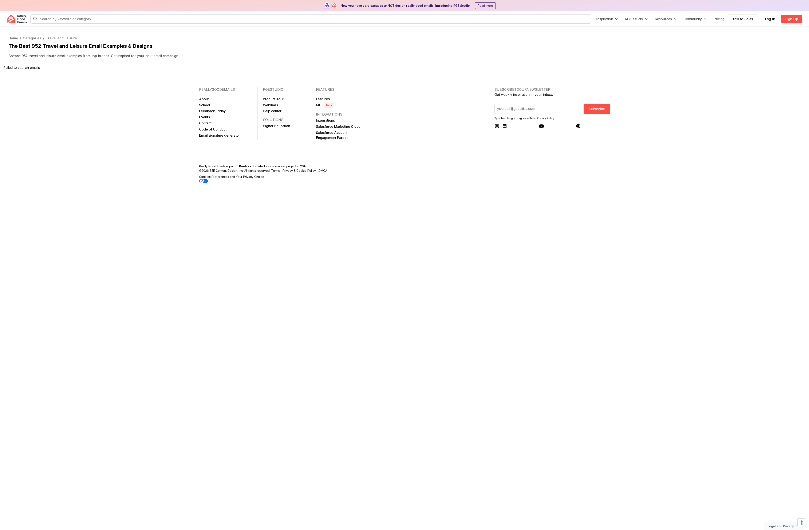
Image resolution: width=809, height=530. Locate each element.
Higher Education (276, 126)
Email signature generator (219, 135)
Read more (485, 5)
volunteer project (284, 166)
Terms (275, 170)
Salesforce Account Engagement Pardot (332, 135)
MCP (324, 105)
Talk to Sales (742, 19)
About (204, 99)
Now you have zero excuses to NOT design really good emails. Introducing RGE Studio (405, 5)
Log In (770, 19)
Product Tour (273, 99)
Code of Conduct (212, 129)
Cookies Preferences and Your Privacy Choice (231, 176)
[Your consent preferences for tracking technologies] (802, 523)
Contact (205, 123)
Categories (32, 38)
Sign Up (791, 19)
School (204, 105)
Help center (272, 111)
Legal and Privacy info (784, 526)
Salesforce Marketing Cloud (338, 126)
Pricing (719, 19)
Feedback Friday (212, 111)
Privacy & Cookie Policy (299, 170)
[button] (607, 19)
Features (323, 99)
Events (204, 117)
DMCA (323, 170)
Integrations (325, 120)
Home (13, 38)
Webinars (270, 105)
